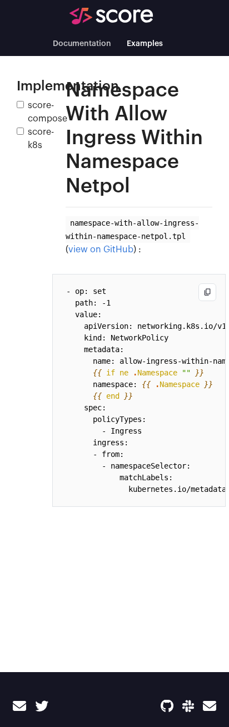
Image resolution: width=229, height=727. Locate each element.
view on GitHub (100, 249)
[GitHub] (167, 706)
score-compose (47, 112)
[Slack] (188, 706)
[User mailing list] (19, 706)
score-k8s (41, 139)
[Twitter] (41, 706)
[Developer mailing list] (209, 706)
